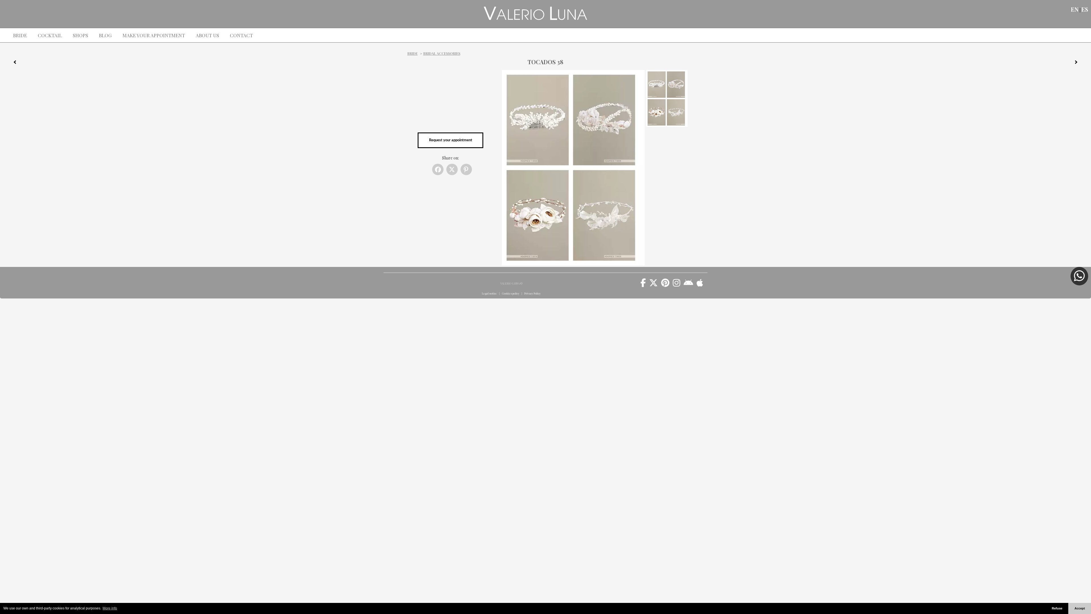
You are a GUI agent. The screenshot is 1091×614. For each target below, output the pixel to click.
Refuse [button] (1057, 608)
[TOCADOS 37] (13, 63)
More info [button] (110, 608)
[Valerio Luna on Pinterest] (665, 285)
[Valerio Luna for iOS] (700, 285)
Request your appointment (450, 140)
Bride (412, 53)
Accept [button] (1080, 608)
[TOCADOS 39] (1078, 63)
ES (1084, 9)
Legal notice (489, 293)
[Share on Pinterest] (466, 169)
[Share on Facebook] (438, 169)
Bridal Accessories (441, 53)
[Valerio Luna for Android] (688, 285)
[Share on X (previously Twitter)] (452, 169)
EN (1074, 9)
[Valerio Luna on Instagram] (676, 285)
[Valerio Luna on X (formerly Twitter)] (653, 285)
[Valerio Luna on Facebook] (643, 285)
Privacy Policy (532, 293)
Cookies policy (510, 293)
